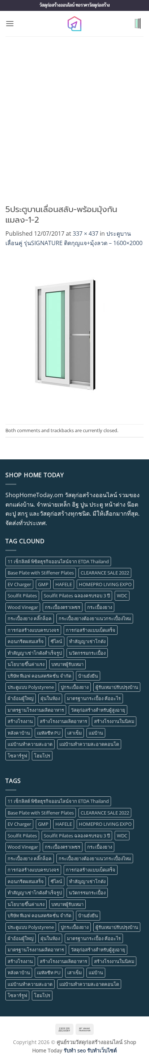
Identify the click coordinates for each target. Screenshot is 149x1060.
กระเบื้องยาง (99, 607)
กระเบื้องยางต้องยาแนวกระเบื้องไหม (95, 618)
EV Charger (19, 584)
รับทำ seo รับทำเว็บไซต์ (90, 1050)
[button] (9, 23)
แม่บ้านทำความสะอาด (30, 744)
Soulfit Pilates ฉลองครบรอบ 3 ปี (77, 595)
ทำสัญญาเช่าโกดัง (87, 641)
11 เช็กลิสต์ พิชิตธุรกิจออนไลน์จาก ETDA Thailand (58, 561)
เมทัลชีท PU (48, 733)
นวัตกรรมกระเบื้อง (87, 653)
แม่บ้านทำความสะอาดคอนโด (89, 744)
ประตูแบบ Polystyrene (31, 687)
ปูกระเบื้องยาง (75, 687)
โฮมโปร (42, 755)
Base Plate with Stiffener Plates (41, 572)
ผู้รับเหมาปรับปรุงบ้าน (116, 687)
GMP (43, 584)
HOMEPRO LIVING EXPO (105, 584)
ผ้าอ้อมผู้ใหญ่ (21, 698)
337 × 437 (85, 233)
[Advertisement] (74, 115)
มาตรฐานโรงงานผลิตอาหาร (36, 710)
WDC (122, 595)
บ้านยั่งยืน (88, 676)
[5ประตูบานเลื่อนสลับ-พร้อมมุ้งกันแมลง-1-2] (66, 335)
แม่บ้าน (96, 733)
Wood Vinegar (23, 607)
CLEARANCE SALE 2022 (105, 572)
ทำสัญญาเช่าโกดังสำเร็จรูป (35, 653)
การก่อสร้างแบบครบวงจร (33, 630)
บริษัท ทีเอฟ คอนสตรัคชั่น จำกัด (39, 676)
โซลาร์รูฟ (17, 755)
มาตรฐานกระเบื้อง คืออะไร (94, 698)
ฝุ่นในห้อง (50, 698)
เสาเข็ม (74, 733)
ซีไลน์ (56, 641)
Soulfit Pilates (22, 595)
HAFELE (63, 584)
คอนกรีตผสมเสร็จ (26, 641)
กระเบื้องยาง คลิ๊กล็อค (30, 618)
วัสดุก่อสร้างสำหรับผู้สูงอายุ (98, 710)
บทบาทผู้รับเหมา (67, 664)
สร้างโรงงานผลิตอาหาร (63, 721)
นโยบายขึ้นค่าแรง (26, 664)
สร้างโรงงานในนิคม (114, 721)
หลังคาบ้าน (19, 733)
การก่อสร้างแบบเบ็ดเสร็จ (90, 630)
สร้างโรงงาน (20, 721)
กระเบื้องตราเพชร (62, 607)
